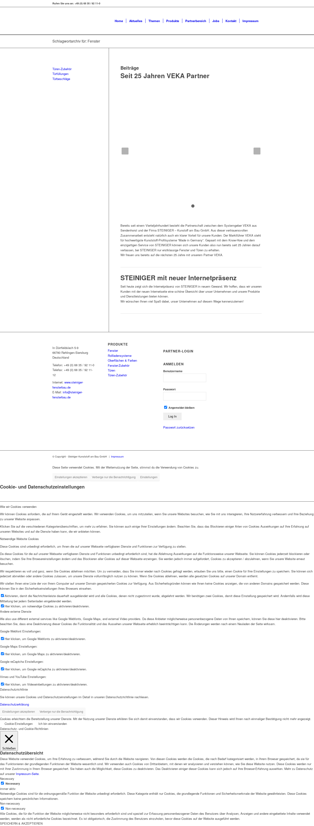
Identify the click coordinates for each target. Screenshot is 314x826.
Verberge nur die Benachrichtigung (114, 477)
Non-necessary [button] (10, 803)
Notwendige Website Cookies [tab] (19, 539)
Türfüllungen (60, 73)
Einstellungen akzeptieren (71, 477)
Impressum (117, 456)
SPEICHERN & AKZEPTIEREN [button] (21, 823)
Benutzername (173, 371)
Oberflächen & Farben (122, 360)
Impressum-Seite (27, 774)
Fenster (113, 350)
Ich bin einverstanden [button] (52, 723)
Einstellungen (148, 477)
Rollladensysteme (119, 355)
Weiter (257, 151)
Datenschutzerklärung (14, 704)
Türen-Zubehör (61, 69)
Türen (111, 370)
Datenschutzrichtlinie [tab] (14, 689)
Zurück (125, 151)
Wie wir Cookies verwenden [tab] (18, 506)
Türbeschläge (61, 79)
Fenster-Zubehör (118, 365)
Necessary (13, 784)
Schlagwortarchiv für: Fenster (76, 41)
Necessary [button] (7, 778)
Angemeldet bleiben (181, 408)
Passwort (169, 389)
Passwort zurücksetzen (178, 427)
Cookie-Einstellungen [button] (19, 723)
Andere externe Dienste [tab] (15, 611)
